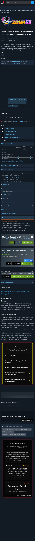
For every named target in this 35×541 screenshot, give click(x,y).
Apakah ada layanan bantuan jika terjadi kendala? (15, 380)
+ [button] (2, 55)
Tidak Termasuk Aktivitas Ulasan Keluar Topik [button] (15, 429)
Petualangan (9, 177)
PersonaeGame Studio (14, 37)
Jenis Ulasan (5, 413)
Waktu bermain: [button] (7, 432)
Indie (15, 177)
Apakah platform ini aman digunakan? (16, 367)
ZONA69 (14, 303)
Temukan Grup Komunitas (8, 213)
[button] (17, 62)
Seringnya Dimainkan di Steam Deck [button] (13, 434)
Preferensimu (19, 405)
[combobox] (18, 2)
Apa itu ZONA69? (10, 356)
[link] (15, 242)
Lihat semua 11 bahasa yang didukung (13, 161)
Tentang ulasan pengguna (7, 405)
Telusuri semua (28, 271)
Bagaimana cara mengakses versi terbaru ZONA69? (15, 373)
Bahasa (27, 413)
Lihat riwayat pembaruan (8, 202)
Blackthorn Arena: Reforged (9, 256)
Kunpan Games (12, 38)
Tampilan (4, 420)
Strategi (23, 177)
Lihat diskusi (4, 209)
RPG (19, 177)
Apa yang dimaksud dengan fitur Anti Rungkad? (16, 361)
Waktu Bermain (19, 416)
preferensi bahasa (18, 121)
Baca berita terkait (6, 206)
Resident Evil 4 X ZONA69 (20, 255)
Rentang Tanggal (6, 416)
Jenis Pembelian (16, 413)
